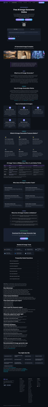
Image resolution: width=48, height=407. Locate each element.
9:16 (14, 36)
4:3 (16, 36)
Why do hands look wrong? (13, 271)
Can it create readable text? (14, 273)
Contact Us (38, 382)
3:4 (18, 36)
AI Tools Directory (22, 380)
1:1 (9, 36)
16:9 (11, 36)
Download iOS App (24, 238)
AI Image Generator (14, 2)
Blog (37, 2)
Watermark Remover (22, 387)
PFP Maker (29, 381)
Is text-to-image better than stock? (15, 278)
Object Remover (30, 394)
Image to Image (32, 29)
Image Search (25, 100)
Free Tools (29, 2)
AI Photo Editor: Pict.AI (11, 348)
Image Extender (30, 396)
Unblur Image (30, 402)
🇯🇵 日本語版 (38, 386)
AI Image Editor (25, 2)
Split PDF (29, 388)
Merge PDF (29, 387)
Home (10, 2)
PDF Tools (29, 382)
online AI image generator (12, 367)
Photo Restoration (30, 395)
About (38, 381)
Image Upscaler (21, 388)
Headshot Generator (22, 389)
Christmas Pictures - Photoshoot (22, 391)
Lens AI (33, 100)
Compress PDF (30, 386)
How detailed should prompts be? (14, 263)
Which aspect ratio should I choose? (15, 276)
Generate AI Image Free (20, 19)
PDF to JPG (29, 389)
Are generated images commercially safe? (15, 268)
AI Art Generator (20, 2)
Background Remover (22, 386)
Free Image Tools (30, 380)
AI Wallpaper (33, 2)
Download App (39, 380)
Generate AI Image (11, 38)
